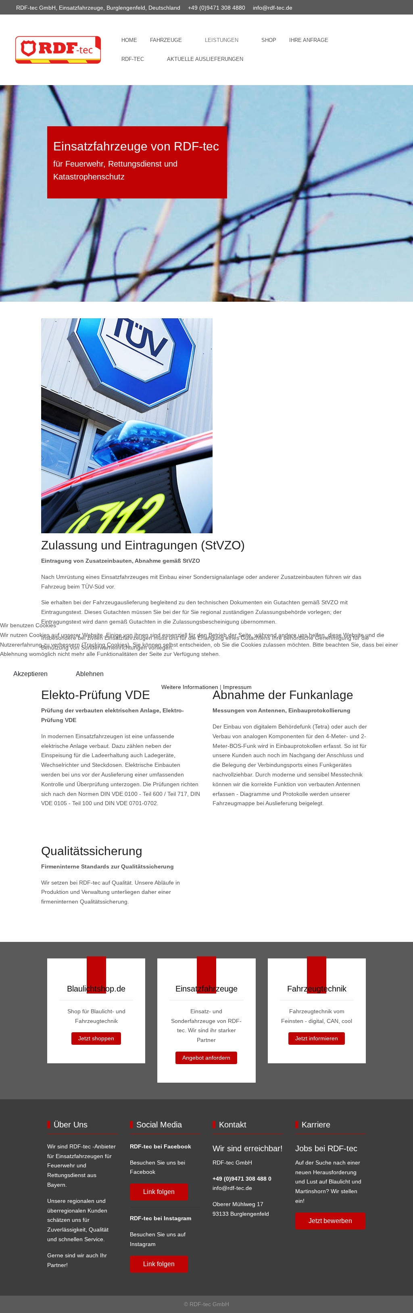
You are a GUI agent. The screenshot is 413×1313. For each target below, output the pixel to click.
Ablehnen (90, 673)
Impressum (237, 687)
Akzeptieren (30, 673)
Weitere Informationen (189, 687)
